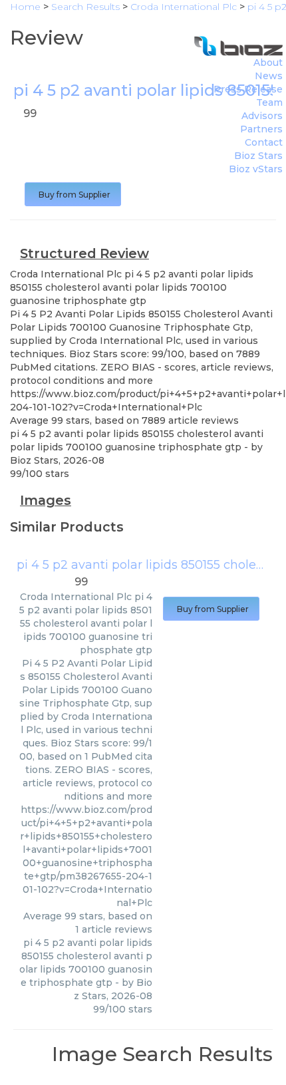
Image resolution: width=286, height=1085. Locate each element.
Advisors (262, 116)
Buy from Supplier (73, 195)
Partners (261, 129)
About (268, 63)
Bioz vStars (256, 169)
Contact (264, 142)
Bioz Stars (258, 156)
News (269, 76)
